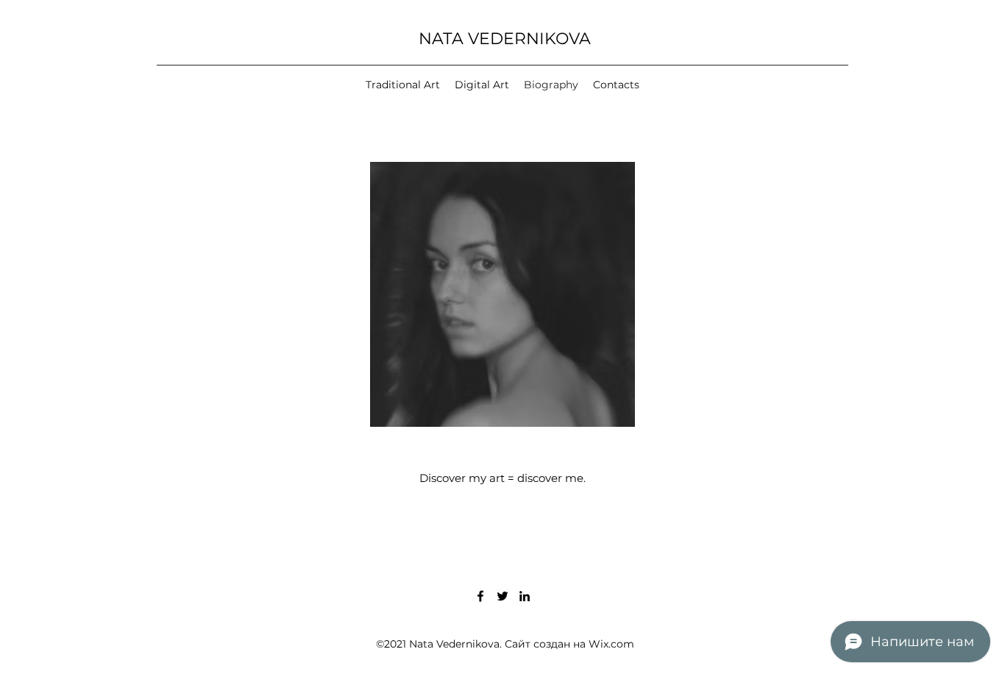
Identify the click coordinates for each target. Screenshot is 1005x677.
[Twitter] (502, 596)
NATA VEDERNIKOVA (505, 39)
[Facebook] (480, 596)
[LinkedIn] (524, 596)
